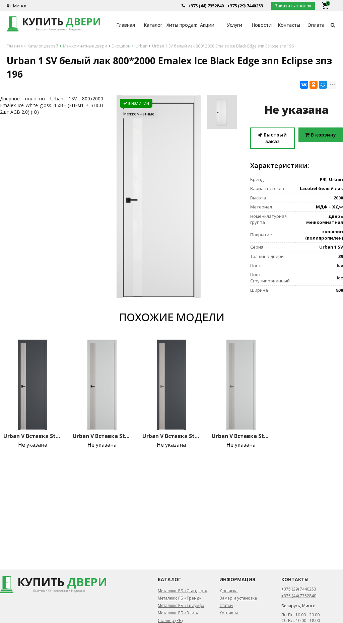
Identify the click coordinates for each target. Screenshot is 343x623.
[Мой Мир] (323, 85)
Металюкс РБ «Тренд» (179, 598)
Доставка (228, 591)
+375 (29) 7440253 (245, 6)
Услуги (234, 25)
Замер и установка (238, 598)
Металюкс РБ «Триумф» (181, 605)
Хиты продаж (180, 25)
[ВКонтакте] (304, 85)
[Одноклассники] (314, 85)
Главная (125, 25)
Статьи (226, 605)
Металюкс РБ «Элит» (178, 613)
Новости (262, 25)
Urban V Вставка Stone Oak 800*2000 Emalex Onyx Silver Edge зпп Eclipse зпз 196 (171, 436)
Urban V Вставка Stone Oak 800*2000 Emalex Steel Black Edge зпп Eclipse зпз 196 (102, 436)
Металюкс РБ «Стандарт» (182, 591)
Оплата (316, 25)
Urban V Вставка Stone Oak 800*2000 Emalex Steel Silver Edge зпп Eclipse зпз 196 (241, 436)
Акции (207, 25)
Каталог (153, 25)
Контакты (289, 25)
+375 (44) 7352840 (206, 6)
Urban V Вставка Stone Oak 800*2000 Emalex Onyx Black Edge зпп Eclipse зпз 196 (32, 436)
